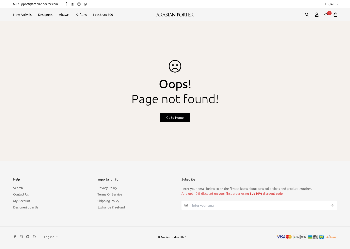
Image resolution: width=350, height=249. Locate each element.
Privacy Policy (107, 188)
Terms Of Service (109, 194)
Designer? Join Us (25, 207)
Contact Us (21, 194)
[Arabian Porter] (175, 14)
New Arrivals (22, 14)
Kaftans (81, 14)
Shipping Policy (108, 201)
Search (18, 188)
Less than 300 (103, 14)
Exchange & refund (111, 207)
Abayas (64, 14)
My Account (21, 201)
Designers (45, 14)
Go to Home (175, 117)
